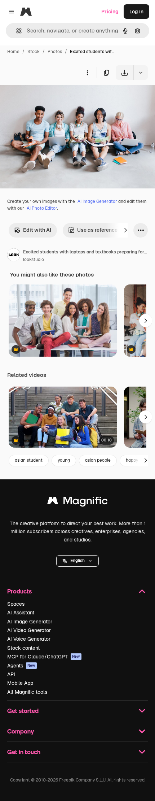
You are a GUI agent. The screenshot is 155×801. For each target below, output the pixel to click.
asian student (29, 460)
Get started (23, 710)
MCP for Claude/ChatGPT (43, 656)
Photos (55, 52)
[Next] (125, 230)
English (77, 560)
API (11, 674)
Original (46, 96)
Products (19, 591)
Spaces (16, 604)
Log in (136, 11)
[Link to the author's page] (13, 256)
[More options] (87, 72)
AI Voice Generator (28, 639)
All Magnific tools (27, 692)
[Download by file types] (140, 72)
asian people (98, 460)
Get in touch (23, 752)
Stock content (23, 648)
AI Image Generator (97, 201)
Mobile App (20, 683)
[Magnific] (77, 502)
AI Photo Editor (42, 208)
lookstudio (33, 259)
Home (13, 52)
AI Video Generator (29, 630)
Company (20, 731)
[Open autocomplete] (16, 31)
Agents (21, 665)
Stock (33, 52)
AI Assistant (20, 612)
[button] (77, 561)
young (64, 460)
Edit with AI (37, 230)
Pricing (110, 11)
